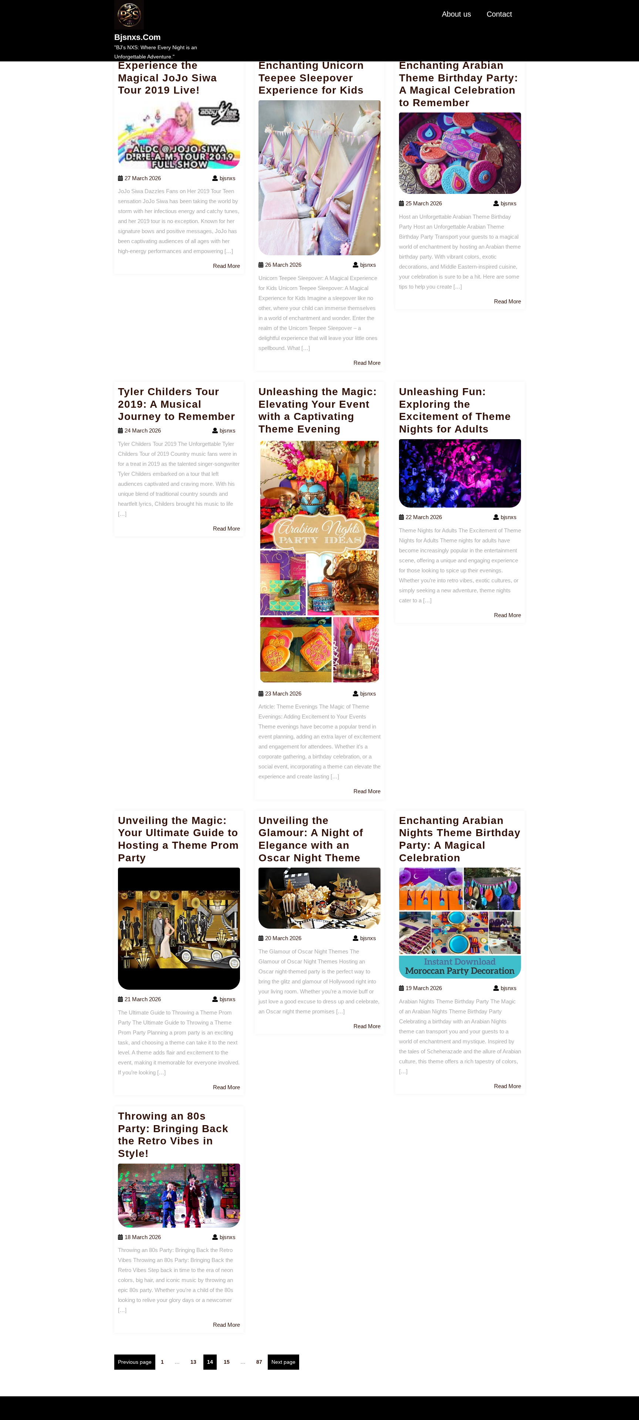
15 (228, 1362)
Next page (283, 1362)
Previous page (135, 1362)
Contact (499, 14)
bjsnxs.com (137, 37)
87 (261, 1362)
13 (195, 1362)
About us (456, 14)
